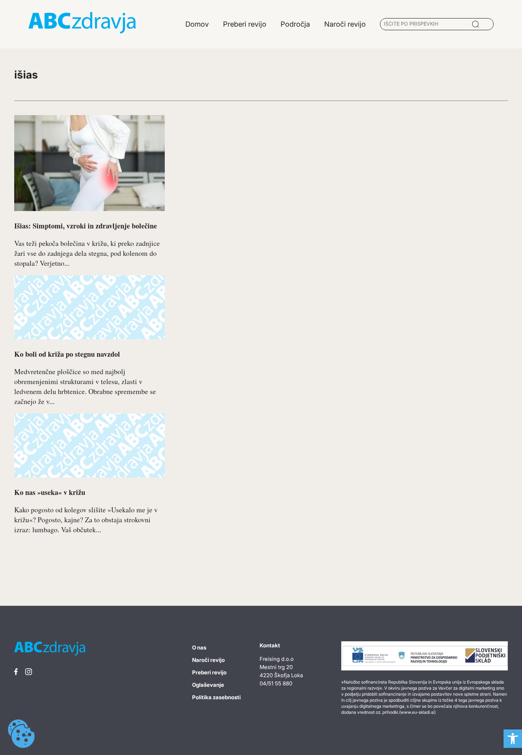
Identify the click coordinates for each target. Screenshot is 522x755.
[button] (513, 738)
